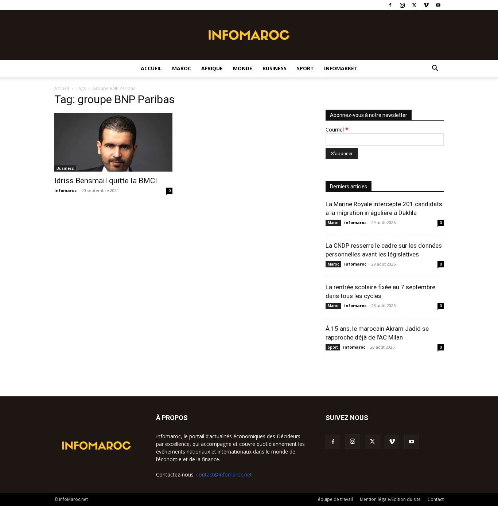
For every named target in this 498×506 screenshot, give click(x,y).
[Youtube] (438, 5)
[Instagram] (402, 5)
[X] (414, 5)
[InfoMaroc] (249, 35)
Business (274, 68)
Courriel (337, 129)
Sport (305, 68)
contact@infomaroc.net (224, 474)
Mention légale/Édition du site (390, 499)
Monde (242, 68)
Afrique (212, 68)
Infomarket (341, 68)
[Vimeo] (426, 5)
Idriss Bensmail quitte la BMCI (105, 180)
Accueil (151, 68)
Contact (436, 499)
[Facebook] (390, 5)
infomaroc (65, 190)
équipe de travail (335, 499)
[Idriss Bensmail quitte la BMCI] (113, 142)
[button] (435, 69)
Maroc (181, 68)
